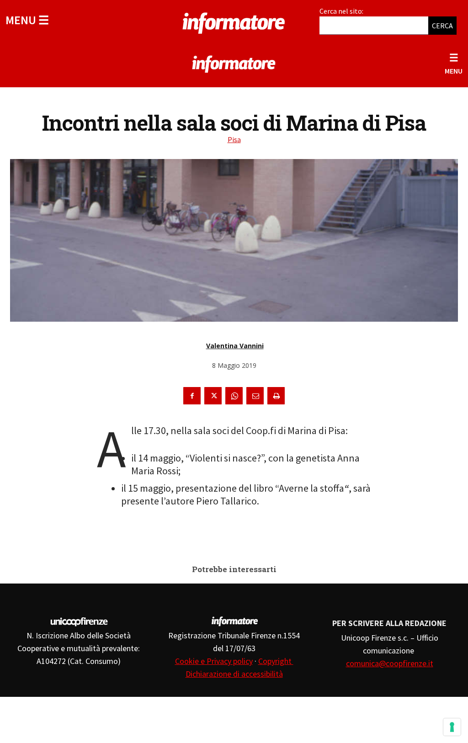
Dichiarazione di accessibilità (234, 674)
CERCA (442, 25)
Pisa (234, 139)
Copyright (275, 661)
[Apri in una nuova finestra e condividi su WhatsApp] (234, 396)
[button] (27, 19)
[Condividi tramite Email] (255, 396)
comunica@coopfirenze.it (389, 663)
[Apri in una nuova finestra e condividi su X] (213, 396)
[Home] (234, 21)
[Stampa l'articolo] (276, 396)
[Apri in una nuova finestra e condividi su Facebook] (192, 396)
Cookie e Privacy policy (214, 661)
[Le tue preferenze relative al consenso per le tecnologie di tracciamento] (452, 727)
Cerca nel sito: (341, 11)
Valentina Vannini (235, 345)
